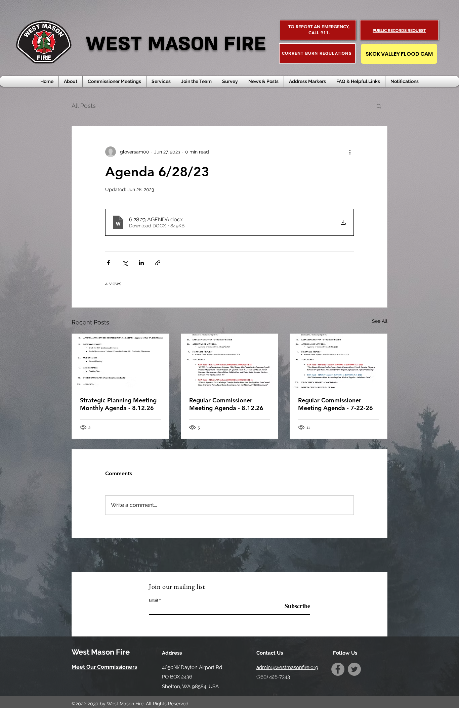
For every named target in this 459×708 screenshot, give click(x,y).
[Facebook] (337, 669)
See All (379, 321)
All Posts (84, 105)
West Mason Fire (101, 652)
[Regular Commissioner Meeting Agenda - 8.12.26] (229, 361)
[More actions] (350, 152)
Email (153, 600)
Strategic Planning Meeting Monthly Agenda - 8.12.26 (118, 404)
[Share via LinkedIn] (141, 263)
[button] (263, 81)
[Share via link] (158, 263)
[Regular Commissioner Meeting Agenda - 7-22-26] (338, 361)
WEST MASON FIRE (176, 44)
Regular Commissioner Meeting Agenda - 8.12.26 (226, 404)
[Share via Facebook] (108, 263)
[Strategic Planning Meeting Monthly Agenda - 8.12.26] (120, 361)
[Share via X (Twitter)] (125, 263)
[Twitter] (354, 669)
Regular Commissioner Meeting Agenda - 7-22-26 (335, 404)
